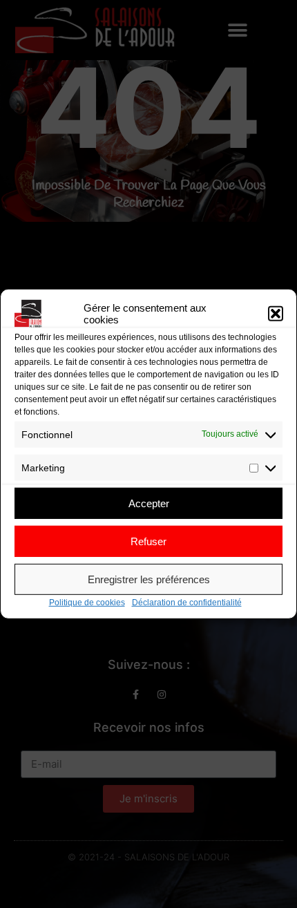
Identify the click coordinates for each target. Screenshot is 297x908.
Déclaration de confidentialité (187, 602)
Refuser (148, 541)
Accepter (148, 503)
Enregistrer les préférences (149, 579)
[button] (275, 314)
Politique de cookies (87, 602)
